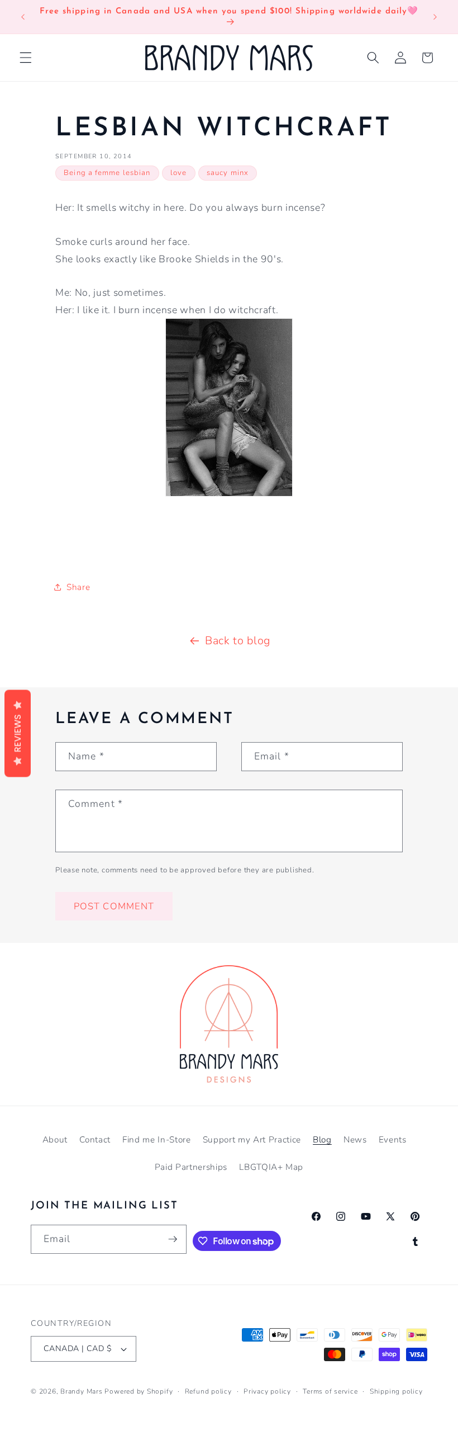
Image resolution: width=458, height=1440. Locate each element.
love (178, 173)
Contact (95, 1139)
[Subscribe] (172, 1239)
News (355, 1139)
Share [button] (78, 587)
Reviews (17, 733)
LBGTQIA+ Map (271, 1167)
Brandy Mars (81, 1391)
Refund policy (208, 1391)
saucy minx (228, 173)
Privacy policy (267, 1391)
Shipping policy (396, 1391)
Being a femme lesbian (107, 173)
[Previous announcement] (23, 16)
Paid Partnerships (191, 1167)
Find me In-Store (156, 1139)
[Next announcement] (435, 16)
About (55, 1139)
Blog (322, 1139)
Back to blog (237, 640)
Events (393, 1139)
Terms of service (330, 1391)
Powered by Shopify (138, 1391)
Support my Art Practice (252, 1139)
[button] (25, 57)
